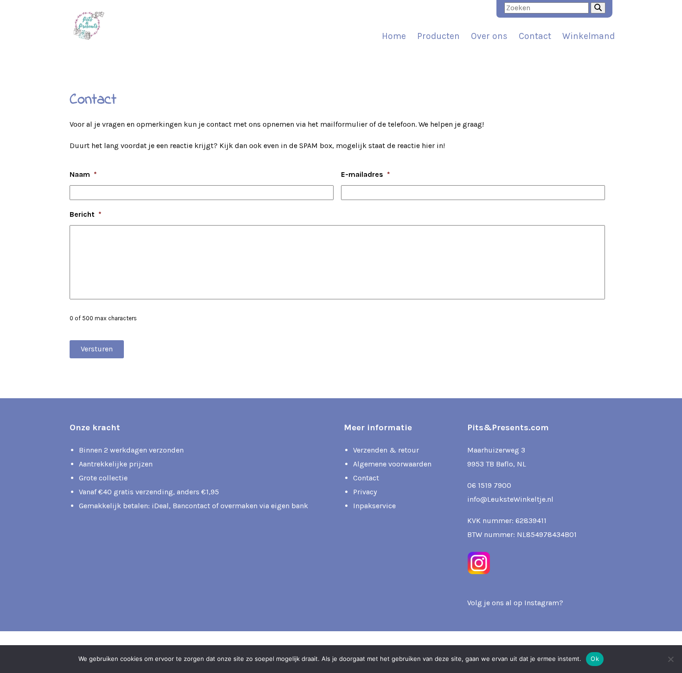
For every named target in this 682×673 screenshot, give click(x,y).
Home (394, 36)
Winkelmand (588, 36)
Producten (438, 36)
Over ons (489, 36)
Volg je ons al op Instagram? (515, 602)
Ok (595, 658)
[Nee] (670, 659)
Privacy (365, 491)
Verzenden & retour (386, 450)
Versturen (97, 348)
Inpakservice (374, 505)
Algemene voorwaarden (392, 463)
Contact (535, 36)
